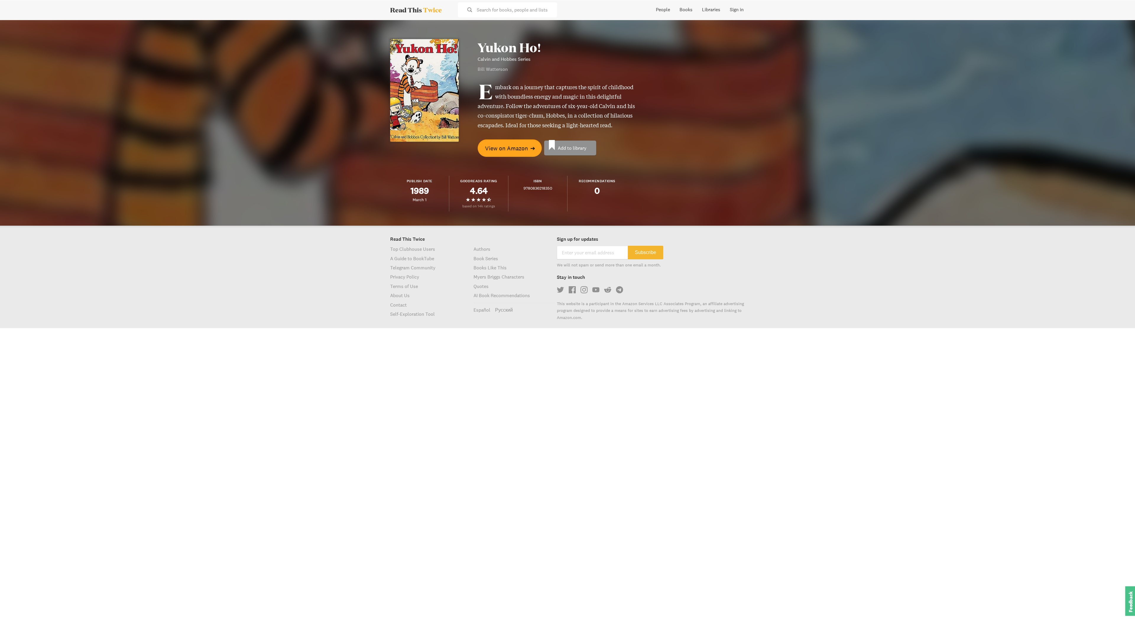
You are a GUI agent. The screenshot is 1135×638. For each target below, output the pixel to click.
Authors (482, 249)
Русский (504, 310)
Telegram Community (412, 268)
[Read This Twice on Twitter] (560, 290)
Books (686, 9)
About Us (400, 295)
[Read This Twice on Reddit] (607, 290)
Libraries (711, 9)
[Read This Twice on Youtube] (595, 290)
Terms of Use (404, 286)
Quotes (481, 286)
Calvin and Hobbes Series (504, 59)
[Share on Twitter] (1121, 29)
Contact (398, 305)
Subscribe (645, 252)
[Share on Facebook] (1121, 40)
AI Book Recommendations (502, 295)
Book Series (486, 258)
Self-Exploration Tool (412, 314)
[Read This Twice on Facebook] (572, 290)
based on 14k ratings (478, 206)
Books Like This (490, 268)
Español (482, 310)
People (663, 9)
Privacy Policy (404, 277)
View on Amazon (510, 148)
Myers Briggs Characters (499, 277)
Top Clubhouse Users (412, 249)
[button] (1120, 623)
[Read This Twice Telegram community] (619, 290)
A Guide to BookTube (412, 258)
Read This (416, 9)
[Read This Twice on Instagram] (584, 290)
